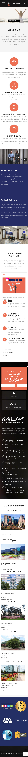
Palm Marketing (8, 753)
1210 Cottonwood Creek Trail (8, 533)
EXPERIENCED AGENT (8, 385)
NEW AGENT (22, 385)
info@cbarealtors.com (6, 539)
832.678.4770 (4, 567)
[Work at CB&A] (14, 4)
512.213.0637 (4, 537)
